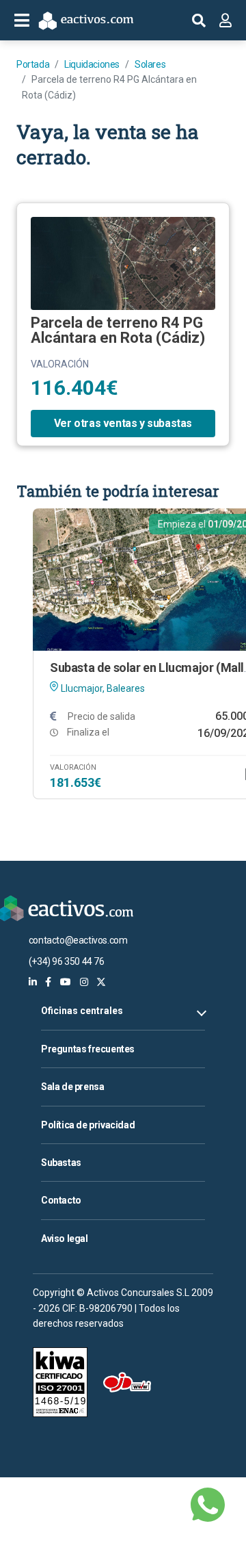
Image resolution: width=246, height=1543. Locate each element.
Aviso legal (64, 1238)
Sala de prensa (72, 1086)
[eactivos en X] (101, 981)
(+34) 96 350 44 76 (67, 961)
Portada (32, 64)
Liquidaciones (92, 64)
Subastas (61, 1162)
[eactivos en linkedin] (33, 981)
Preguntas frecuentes (88, 1048)
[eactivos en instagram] (84, 981)
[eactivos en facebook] (48, 981)
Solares (150, 64)
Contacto (61, 1200)
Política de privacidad (88, 1124)
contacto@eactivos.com (78, 940)
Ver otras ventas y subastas (123, 423)
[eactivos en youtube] (65, 981)
